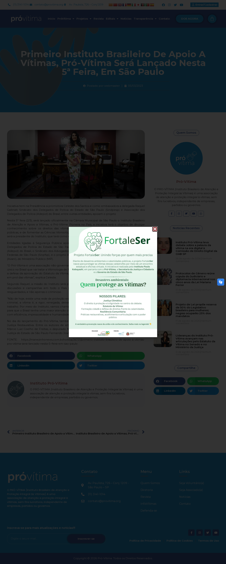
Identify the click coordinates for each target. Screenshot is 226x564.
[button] (155, 229)
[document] (113, 282)
